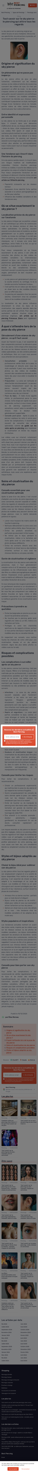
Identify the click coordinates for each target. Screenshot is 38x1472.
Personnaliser (26, 1469)
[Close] (33, 728)
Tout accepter (13, 1469)
